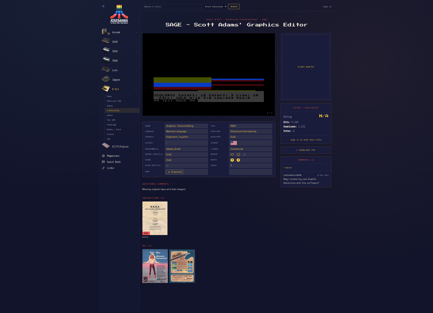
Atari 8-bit (214, 19)
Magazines (113, 155)
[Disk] (238, 154)
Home (109, 96)
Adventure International (243, 131)
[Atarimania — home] (119, 14)
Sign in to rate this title (306, 139)
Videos (110, 134)
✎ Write (287, 167)
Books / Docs (114, 129)
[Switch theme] (103, 6)
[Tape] (232, 154)
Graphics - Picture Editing (179, 126)
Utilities (113, 110)
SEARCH (233, 6)
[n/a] (233, 136)
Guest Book (114, 161)
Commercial (237, 149)
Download (176, 171)
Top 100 (111, 120)
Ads (108, 139)
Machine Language (176, 131)
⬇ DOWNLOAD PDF (306, 150)
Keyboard (171, 136)
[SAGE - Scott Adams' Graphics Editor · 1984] (182, 266)
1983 (233, 126)
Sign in (327, 6)
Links (110, 168)
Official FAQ (114, 101)
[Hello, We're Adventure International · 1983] (155, 266)
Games (110, 105)
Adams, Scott (173, 149)
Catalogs (111, 124)
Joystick (183, 136)
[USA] (234, 143)
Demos (110, 115)
